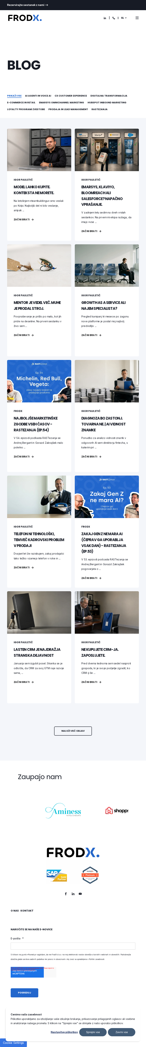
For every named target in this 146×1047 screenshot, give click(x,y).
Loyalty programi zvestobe (26, 109)
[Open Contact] (114, 18)
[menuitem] (27, 5)
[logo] (73, 865)
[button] (73, 731)
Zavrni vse (122, 1032)
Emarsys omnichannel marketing (61, 102)
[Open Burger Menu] (137, 18)
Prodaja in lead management (68, 109)
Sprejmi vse (93, 1032)
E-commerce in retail (21, 102)
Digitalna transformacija (108, 95)
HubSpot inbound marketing (107, 102)
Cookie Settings (13, 1043)
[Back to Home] (25, 17)
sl (122, 18)
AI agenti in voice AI (38, 95)
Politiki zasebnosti (96, 959)
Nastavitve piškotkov (64, 1032)
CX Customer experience (71, 95)
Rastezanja (100, 109)
